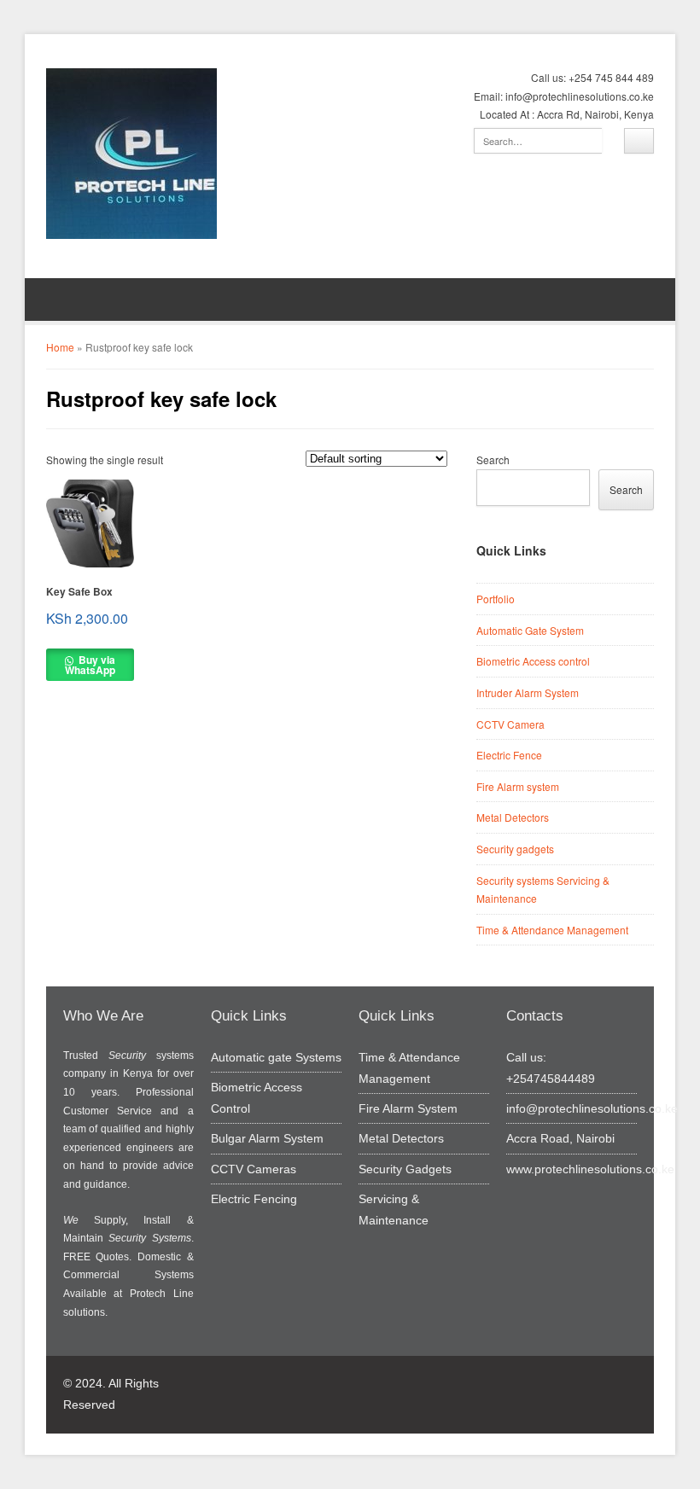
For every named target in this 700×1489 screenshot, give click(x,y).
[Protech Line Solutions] (131, 153)
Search (493, 459)
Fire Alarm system (517, 786)
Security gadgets (515, 848)
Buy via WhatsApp (90, 665)
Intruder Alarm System (527, 692)
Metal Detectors (512, 817)
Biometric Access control (533, 661)
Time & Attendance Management (552, 929)
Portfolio (495, 598)
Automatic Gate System (530, 630)
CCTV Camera (510, 724)
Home (60, 347)
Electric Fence (509, 754)
